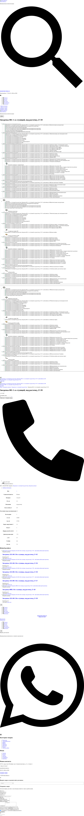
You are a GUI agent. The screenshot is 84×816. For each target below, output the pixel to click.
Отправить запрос (4, 773)
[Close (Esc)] (0, 814)
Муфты (4, 742)
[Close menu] (1, 605)
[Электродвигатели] (4, 799)
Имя (1, 790)
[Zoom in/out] (4, 814)
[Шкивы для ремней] (4, 801)
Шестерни (4, 745)
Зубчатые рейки (5, 748)
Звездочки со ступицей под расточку (19, 387)
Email (1, 794)
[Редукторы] (4, 798)
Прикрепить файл (4, 808)
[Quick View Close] (0, 813)
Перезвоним (2, 620)
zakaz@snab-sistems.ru (42, 615)
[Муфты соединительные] (4, 800)
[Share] (1, 814)
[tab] (43, 487)
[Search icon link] (42, 89)
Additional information (6, 487)
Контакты (4, 758)
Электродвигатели (6, 741)
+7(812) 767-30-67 (3, 107)
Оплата (4, 755)
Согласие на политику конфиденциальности (9, 809)
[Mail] (0, 735)
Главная (4, 753)
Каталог (4, 754)
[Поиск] (13, 783)
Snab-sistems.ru (3, 1)
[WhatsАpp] (42, 733)
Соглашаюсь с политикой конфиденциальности (11, 810)
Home (1, 387)
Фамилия (2, 792)
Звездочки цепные (7, 387)
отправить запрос (3, 109)
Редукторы (4, 740)
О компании (5, 757)
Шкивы (4, 743)
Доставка (4, 756)
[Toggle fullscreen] (2, 814)
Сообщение (2, 805)
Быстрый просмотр (45, 550)
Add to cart (9, 558)
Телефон (2, 793)
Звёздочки (4, 744)
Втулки (4, 746)
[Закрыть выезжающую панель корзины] (1, 631)
